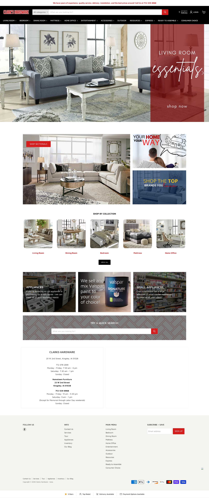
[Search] (165, 12)
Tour (66, 436)
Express (149, 21)
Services (67, 433)
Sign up (179, 431)
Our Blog (68, 447)
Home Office (70, 21)
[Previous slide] (6, 73)
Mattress (55, 21)
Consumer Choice (189, 21)
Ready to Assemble (167, 21)
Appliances (68, 440)
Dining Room (40, 21)
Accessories (107, 21)
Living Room (9, 21)
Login (195, 12)
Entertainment (88, 21)
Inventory (68, 443)
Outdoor (121, 21)
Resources (135, 21)
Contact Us (68, 429)
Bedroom (24, 21)
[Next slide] (202, 73)
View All (104, 262)
